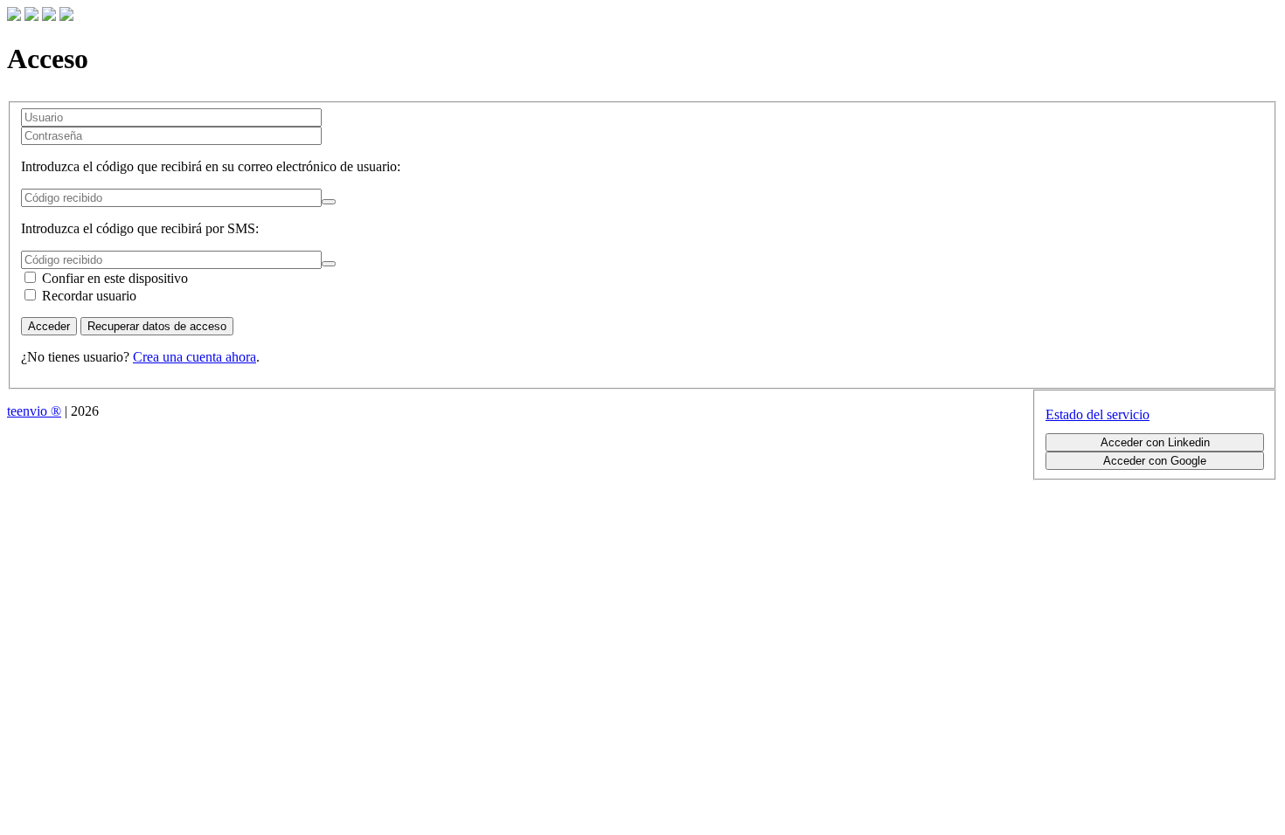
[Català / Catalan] (14, 16)
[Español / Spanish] (66, 16)
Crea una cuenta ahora (194, 356)
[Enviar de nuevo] (329, 201)
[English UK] (31, 16)
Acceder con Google (1154, 460)
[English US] (49, 16)
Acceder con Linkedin (1155, 442)
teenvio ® (34, 411)
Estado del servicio (1097, 414)
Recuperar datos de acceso (156, 326)
